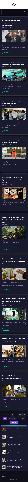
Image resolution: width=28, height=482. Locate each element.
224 (25, 414)
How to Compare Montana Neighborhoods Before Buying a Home (14, 452)
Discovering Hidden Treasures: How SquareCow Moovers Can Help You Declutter (12, 180)
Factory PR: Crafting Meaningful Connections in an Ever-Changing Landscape (11, 378)
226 (10, 418)
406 (23, 418)
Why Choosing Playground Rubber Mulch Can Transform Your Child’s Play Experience (13, 301)
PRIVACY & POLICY (4, 475)
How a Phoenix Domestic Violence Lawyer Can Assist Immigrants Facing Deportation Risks (12, 23)
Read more (6, 52)
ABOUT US (14, 475)
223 (20, 414)
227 (15, 418)
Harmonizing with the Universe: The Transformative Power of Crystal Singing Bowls (13, 261)
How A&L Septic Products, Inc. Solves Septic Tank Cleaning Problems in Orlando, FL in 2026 (15, 444)
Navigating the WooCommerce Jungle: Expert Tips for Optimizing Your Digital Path (13, 219)
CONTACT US (22, 475)
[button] (25, 12)
